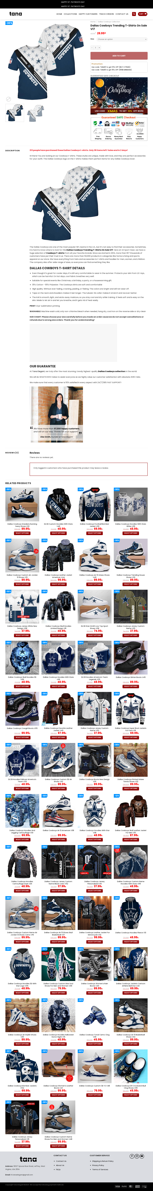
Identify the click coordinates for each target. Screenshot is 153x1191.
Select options (22, 533)
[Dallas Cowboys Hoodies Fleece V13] (131, 913)
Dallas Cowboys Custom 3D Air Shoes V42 (58, 780)
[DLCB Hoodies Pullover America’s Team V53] (22, 760)
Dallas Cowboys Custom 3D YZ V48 (94, 1086)
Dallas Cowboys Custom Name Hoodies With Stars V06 (130, 882)
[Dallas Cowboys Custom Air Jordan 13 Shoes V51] (22, 555)
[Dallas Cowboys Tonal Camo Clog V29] (95, 1015)
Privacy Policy (98, 1165)
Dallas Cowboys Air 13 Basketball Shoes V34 (131, 1036)
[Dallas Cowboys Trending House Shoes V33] (131, 555)
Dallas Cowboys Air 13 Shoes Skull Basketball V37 (58, 933)
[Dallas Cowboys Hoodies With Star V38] (95, 811)
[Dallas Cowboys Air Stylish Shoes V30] (22, 1015)
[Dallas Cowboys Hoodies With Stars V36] (58, 658)
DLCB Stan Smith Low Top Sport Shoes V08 (94, 627)
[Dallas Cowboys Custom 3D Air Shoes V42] (58, 760)
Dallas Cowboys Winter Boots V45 (131, 677)
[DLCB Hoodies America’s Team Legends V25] (95, 658)
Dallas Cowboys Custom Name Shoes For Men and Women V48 (58, 1138)
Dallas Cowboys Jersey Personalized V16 (22, 1138)
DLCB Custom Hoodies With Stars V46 (58, 525)
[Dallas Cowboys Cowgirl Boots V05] (22, 709)
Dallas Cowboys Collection (109, 22)
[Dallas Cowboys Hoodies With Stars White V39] (131, 504)
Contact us (122, 14)
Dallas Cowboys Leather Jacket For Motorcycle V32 (94, 933)
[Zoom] (8, 99)
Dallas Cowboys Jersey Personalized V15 (95, 882)
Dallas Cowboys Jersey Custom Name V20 (131, 627)
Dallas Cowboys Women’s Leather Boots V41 (58, 1087)
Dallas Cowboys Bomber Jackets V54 (22, 1087)
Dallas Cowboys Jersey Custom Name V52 (94, 729)
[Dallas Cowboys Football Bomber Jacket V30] (95, 504)
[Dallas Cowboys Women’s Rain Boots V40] (95, 964)
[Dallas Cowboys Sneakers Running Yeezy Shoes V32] (22, 504)
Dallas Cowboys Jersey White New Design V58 (22, 627)
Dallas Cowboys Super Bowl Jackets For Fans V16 (130, 729)
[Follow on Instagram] (137, 1156)
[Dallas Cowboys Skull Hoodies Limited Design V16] (58, 606)
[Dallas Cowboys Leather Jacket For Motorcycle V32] (95, 913)
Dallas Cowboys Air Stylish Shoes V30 (22, 1036)
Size (92, 39)
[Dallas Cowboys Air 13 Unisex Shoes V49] (95, 555)
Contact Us (61, 1161)
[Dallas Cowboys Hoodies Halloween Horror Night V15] (58, 1015)
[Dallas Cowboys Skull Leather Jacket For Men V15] (131, 811)
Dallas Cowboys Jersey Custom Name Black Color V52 (58, 882)
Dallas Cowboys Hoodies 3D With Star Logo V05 (22, 985)
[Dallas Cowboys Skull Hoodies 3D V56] (22, 658)
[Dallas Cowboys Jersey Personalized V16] (22, 1117)
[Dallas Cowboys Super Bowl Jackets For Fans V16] (131, 709)
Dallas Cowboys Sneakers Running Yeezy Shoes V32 (22, 525)
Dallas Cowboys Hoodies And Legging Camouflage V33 (22, 831)
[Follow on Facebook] (132, 1156)
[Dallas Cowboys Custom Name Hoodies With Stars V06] (131, 862)
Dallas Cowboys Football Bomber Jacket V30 (94, 525)
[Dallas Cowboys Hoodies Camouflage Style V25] (22, 862)
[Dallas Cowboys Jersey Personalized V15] (95, 862)
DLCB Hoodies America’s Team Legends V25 (94, 678)
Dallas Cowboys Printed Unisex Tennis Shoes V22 (131, 780)
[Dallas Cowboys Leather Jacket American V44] (58, 555)
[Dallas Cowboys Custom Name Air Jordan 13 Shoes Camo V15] (22, 913)
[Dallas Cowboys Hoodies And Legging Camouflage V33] (22, 811)
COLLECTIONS (70, 14)
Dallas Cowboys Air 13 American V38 (58, 830)
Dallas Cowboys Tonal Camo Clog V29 (94, 1036)
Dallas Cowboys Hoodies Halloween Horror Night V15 (58, 1036)
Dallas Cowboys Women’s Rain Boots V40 (94, 985)
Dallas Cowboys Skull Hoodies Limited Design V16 (58, 627)
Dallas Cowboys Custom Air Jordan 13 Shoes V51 (22, 576)
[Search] (134, 14)
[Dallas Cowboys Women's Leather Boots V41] (58, 1066)
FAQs (58, 1169)
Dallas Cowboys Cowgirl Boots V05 (22, 728)
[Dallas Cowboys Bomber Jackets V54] (22, 1066)
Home (93, 22)
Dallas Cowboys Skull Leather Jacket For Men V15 (130, 831)
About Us (60, 1165)
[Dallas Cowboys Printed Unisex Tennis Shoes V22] (131, 760)
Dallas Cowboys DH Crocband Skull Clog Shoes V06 (131, 1087)
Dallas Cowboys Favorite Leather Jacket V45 (58, 729)
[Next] (82, 61)
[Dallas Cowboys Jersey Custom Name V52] (95, 709)
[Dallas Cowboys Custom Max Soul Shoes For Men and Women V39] (58, 964)
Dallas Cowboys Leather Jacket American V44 (58, 576)
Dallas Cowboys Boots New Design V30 (94, 780)
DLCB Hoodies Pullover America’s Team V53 (22, 780)
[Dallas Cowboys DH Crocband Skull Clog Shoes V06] (131, 1066)
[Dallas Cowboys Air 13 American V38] (58, 811)
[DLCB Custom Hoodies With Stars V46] (58, 504)
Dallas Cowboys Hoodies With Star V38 (94, 831)
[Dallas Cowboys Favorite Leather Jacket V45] (58, 709)
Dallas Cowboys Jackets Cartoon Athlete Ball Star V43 (130, 985)
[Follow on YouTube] (142, 1156)
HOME (59, 14)
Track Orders (106, 14)
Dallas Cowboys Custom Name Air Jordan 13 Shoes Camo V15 (22, 933)
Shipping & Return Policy (102, 1161)
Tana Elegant (38, 371)
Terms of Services (100, 1169)
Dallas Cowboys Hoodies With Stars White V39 (130, 525)
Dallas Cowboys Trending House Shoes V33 (131, 576)
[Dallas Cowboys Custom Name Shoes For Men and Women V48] (58, 1117)
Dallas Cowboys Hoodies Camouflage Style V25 (22, 882)
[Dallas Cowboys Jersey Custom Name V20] (131, 606)
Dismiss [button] (88, 2)
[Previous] (10, 61)
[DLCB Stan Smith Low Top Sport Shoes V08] (95, 606)
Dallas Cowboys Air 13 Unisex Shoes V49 (94, 576)
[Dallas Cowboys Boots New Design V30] (95, 760)
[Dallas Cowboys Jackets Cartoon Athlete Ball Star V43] (131, 964)
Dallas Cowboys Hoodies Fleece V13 (130, 933)
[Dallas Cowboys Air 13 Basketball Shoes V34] (131, 1015)
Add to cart (119, 56)
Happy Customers (88, 14)
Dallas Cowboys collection (111, 371)
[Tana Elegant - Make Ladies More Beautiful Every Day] (20, 14)
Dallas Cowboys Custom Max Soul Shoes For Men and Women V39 (58, 985)
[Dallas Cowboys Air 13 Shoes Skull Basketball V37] (58, 913)
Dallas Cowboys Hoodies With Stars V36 (58, 678)
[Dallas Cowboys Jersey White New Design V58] (22, 606)
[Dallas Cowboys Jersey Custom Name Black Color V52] (58, 862)
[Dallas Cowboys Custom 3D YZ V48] (95, 1066)
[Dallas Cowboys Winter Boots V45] (131, 658)
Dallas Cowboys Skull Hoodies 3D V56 (22, 678)
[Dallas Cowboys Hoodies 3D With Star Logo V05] (22, 964)
